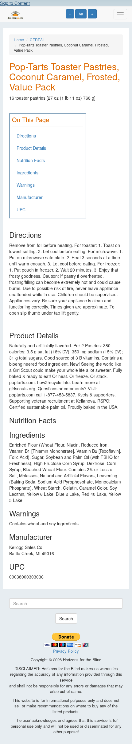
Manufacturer (30, 197)
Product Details (31, 148)
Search (66, 618)
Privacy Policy (66, 651)
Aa (81, 13)
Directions (26, 136)
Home (19, 39)
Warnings (26, 185)
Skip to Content (15, 3)
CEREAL (37, 39)
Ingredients (27, 172)
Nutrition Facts (31, 160)
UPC (21, 209)
